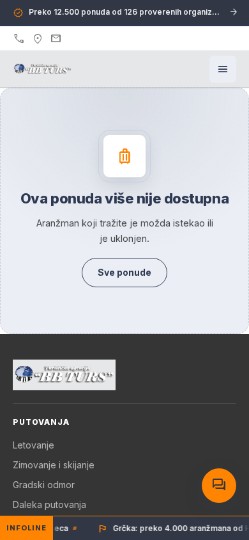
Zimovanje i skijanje (53, 464)
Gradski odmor (44, 484)
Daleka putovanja (49, 504)
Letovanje (33, 445)
